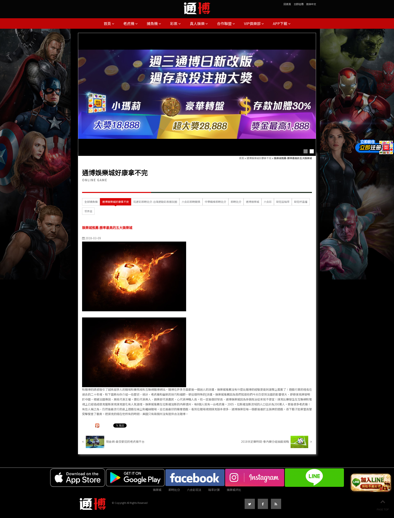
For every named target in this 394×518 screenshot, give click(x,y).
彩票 (174, 23)
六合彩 (268, 202)
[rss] (276, 504)
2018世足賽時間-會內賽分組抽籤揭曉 (265, 441)
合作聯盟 (225, 23)
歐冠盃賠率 (283, 202)
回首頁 (287, 4)
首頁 (108, 23)
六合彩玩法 (194, 490)
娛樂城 (157, 490)
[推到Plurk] (97, 425)
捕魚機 (153, 23)
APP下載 (280, 23)
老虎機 (129, 23)
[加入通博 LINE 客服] (371, 482)
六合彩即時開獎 (191, 202)
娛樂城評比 (234, 490)
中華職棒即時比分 (215, 202)
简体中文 (311, 4)
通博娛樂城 (252, 202)
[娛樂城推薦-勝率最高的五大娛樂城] (134, 276)
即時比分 (236, 202)
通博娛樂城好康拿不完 (259, 158)
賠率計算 (214, 490)
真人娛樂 (197, 23)
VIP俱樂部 (252, 23)
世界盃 (88, 211)
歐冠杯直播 (300, 202)
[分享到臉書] (263, 504)
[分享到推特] (250, 504)
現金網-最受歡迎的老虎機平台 (124, 441)
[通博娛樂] (197, 94)
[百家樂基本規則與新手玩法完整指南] (197, 7)
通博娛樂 (237, 409)
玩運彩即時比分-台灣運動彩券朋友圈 (155, 202)
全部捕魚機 (91, 202)
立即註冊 (299, 4)
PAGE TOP (383, 509)
